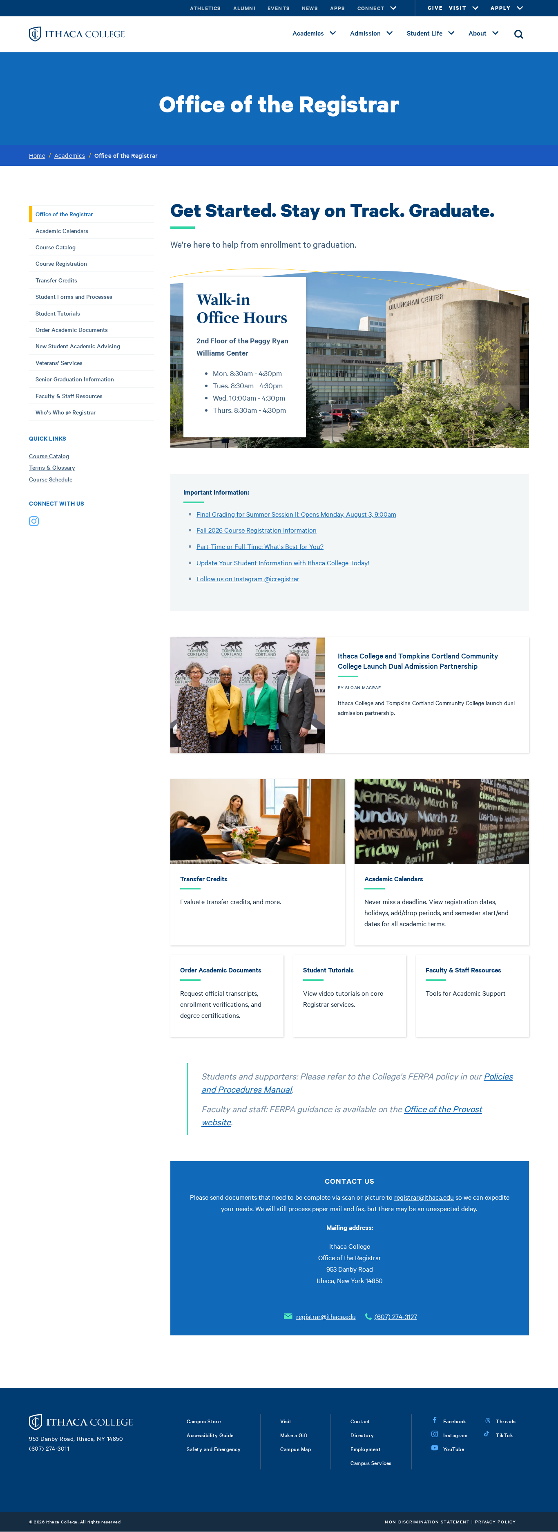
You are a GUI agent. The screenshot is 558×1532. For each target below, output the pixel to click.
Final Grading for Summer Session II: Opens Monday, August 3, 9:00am (296, 513)
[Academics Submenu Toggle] (333, 33)
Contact (360, 1420)
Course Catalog (56, 247)
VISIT (457, 7)
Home (37, 155)
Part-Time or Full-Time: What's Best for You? (260, 546)
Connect (370, 8)
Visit (286, 1420)
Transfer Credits (56, 280)
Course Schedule (50, 479)
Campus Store (204, 1420)
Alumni (244, 8)
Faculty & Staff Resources (69, 396)
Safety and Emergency (214, 1448)
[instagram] (34, 523)
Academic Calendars (62, 230)
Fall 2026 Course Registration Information (256, 529)
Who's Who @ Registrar (66, 412)
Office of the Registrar (64, 214)
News (310, 8)
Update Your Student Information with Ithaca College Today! (282, 562)
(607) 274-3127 (396, 1316)
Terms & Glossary (52, 467)
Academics (308, 32)
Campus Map (295, 1448)
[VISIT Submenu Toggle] (475, 8)
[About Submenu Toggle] (495, 33)
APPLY (501, 7)
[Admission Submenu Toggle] (390, 33)
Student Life (424, 32)
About (478, 32)
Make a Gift (294, 1434)
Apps (337, 8)
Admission (365, 32)
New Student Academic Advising (78, 346)
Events (279, 8)
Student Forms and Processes (74, 296)
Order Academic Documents (72, 329)
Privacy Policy (495, 1522)
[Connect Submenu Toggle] (393, 8)
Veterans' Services (59, 362)
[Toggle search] (519, 34)
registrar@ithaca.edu (424, 1196)
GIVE (435, 7)
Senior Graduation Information (75, 379)
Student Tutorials (58, 313)
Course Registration (61, 263)
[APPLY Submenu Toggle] (520, 8)
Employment (365, 1448)
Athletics (205, 8)
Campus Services (371, 1462)
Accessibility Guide (210, 1434)
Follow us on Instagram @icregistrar (247, 578)
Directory (362, 1434)
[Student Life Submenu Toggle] (451, 33)
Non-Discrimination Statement (427, 1522)
